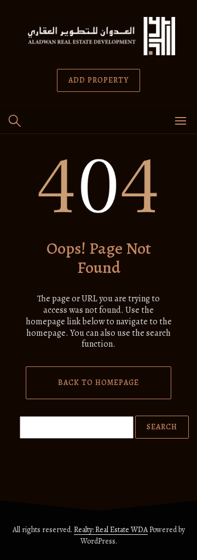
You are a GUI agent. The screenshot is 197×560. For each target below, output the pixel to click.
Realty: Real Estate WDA (111, 529)
